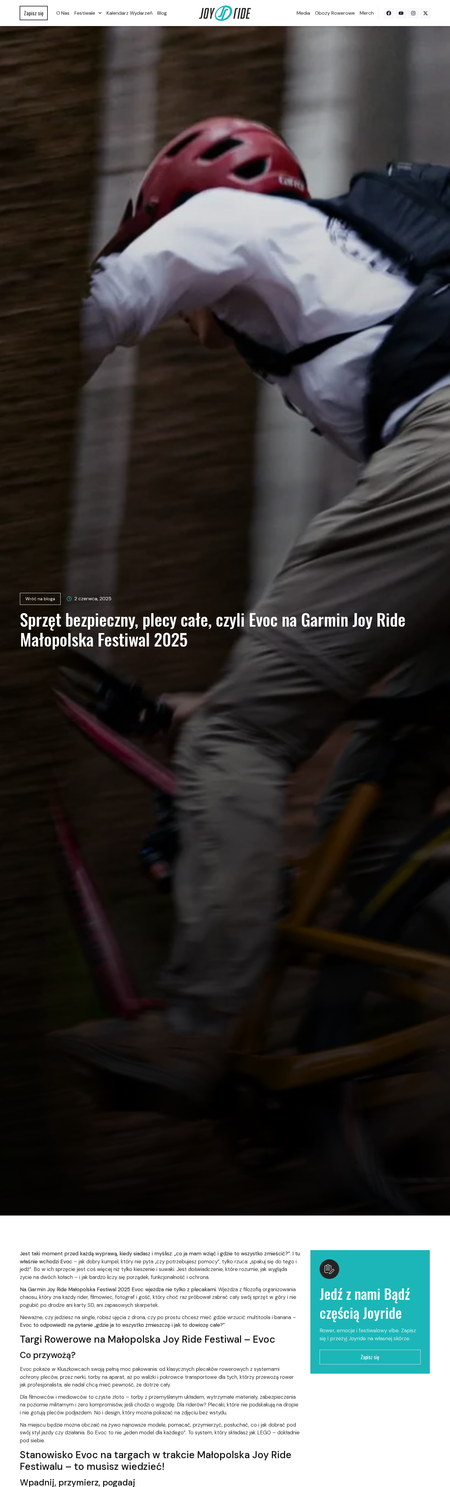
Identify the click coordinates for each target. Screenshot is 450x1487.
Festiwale (84, 13)
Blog (162, 13)
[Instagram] (413, 13)
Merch (367, 13)
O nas (62, 13)
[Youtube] (401, 13)
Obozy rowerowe (335, 13)
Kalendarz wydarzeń (129, 13)
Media (303, 13)
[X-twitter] (425, 13)
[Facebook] (389, 13)
